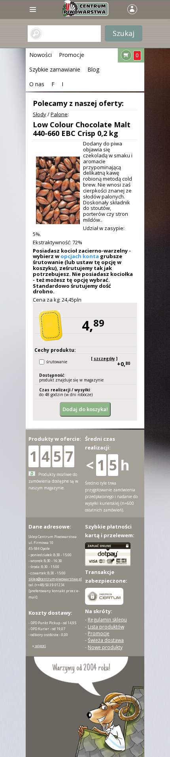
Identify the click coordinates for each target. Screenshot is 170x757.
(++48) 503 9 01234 (49, 584)
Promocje (71, 55)
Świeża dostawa (106, 640)
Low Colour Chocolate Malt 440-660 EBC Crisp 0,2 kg (81, 129)
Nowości (40, 55)
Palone (59, 114)
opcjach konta (79, 256)
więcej (40, 645)
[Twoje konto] (132, 8)
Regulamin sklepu (107, 619)
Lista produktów (106, 626)
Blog (93, 69)
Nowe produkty (105, 647)
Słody (39, 114)
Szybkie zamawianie (54, 69)
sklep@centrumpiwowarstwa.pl (55, 578)
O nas (36, 84)
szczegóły (104, 358)
